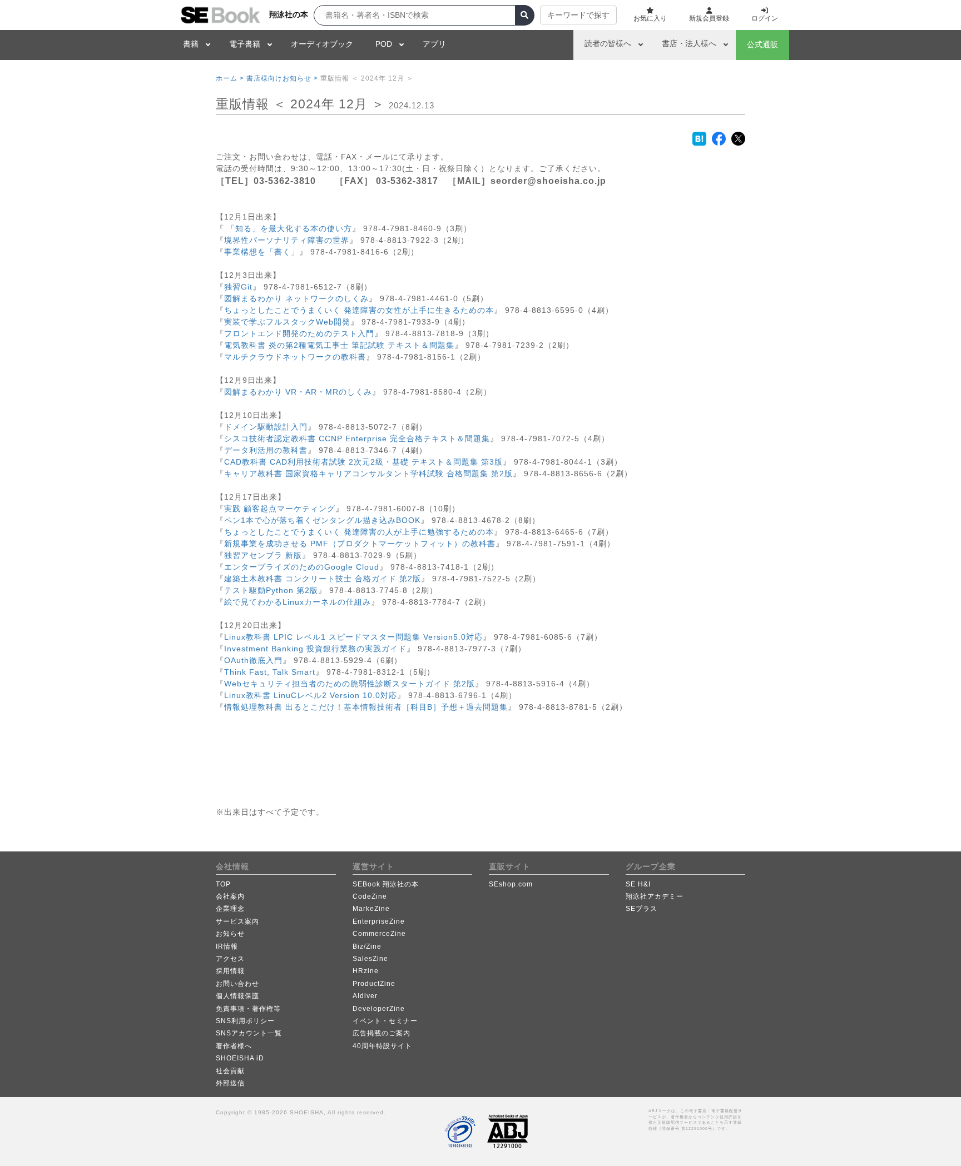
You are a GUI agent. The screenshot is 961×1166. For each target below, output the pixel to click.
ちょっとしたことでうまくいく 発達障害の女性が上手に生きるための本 (359, 310)
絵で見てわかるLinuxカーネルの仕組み (297, 601)
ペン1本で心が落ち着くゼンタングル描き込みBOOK (322, 520)
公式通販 (762, 44)
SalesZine (370, 959)
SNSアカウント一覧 (249, 1033)
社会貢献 (230, 1071)
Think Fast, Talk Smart (269, 671)
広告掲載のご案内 (381, 1033)
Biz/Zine (367, 946)
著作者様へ (234, 1046)
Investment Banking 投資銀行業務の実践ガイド (315, 648)
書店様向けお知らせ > (282, 78)
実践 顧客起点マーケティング (279, 508)
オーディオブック (322, 43)
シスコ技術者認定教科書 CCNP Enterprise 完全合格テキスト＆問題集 (357, 438)
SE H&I (638, 884)
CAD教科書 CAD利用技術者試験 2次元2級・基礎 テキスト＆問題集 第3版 (363, 461)
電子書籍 (244, 43)
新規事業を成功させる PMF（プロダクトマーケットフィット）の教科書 (360, 543)
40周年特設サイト (382, 1046)
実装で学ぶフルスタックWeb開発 (287, 321)
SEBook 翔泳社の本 (386, 884)
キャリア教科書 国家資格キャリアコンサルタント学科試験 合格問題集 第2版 (368, 473)
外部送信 (230, 1083)
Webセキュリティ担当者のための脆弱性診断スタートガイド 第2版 (349, 683)
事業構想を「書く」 (261, 251)
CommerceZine (379, 934)
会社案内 (230, 896)
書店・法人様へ (689, 43)
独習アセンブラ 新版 (263, 555)
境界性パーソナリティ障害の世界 (286, 240)
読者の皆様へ (607, 43)
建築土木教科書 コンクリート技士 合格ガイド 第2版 (322, 578)
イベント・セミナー (385, 1021)
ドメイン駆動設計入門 (266, 426)
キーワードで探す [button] (578, 15)
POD (383, 43)
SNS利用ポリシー (245, 1021)
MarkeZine (371, 909)
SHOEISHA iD (240, 1058)
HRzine (366, 971)
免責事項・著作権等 (248, 1009)
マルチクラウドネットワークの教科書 (295, 356)
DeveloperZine (379, 1009)
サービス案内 (237, 921)
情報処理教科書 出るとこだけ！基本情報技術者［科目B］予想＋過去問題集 (366, 706)
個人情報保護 (237, 996)
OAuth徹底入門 (253, 660)
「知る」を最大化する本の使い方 (288, 228)
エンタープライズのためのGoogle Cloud (301, 566)
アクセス (230, 959)
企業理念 (230, 909)
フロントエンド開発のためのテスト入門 (299, 333)
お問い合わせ (237, 984)
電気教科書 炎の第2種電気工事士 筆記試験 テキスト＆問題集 (339, 345)
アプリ (434, 43)
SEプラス (641, 909)
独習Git (238, 286)
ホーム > (230, 78)
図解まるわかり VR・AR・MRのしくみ (298, 391)
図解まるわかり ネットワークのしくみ (296, 298)
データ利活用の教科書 (266, 450)
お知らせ (230, 934)
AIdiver (365, 996)
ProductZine (374, 984)
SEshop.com (511, 884)
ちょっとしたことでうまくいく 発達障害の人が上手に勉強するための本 (359, 531)
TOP (223, 884)
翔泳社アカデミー (654, 896)
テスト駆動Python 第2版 (271, 590)
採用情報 (230, 971)
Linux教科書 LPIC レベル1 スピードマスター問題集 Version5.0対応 (353, 636)
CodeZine (370, 896)
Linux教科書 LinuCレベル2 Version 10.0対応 (310, 695)
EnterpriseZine (379, 921)
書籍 (191, 43)
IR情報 (227, 946)
